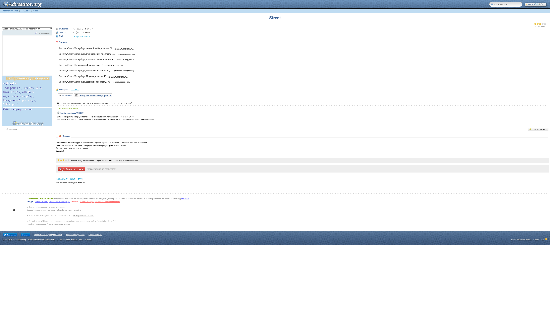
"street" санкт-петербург (59, 201)
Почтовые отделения (75, 234)
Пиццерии (26, 10)
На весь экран (44, 32)
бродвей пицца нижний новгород (41, 209)
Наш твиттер (11, 235)
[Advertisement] (26, 152)
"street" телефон (87, 201)
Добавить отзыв (73, 169)
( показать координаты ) (123, 48)
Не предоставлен (81, 36)
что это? (185, 198)
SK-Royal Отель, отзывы (83, 215)
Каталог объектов (10, 10)
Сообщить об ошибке (539, 129)
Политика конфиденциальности (48, 234)
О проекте (25, 235)
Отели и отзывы (95, 234)
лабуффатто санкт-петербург (68, 209)
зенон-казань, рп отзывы (59, 223)
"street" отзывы (41, 201)
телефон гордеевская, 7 (37, 223)
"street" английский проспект (107, 201)
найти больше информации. (69, 108)
